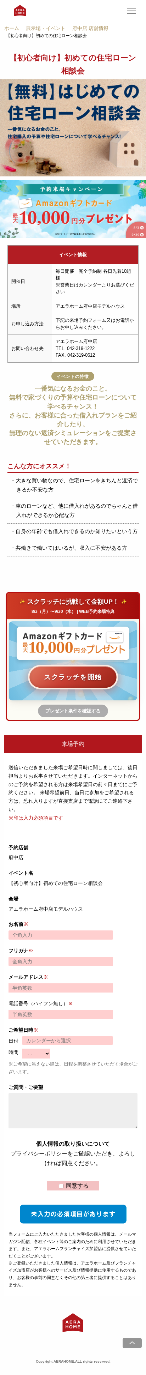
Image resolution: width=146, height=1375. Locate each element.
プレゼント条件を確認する (73, 710)
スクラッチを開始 (73, 677)
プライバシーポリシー (39, 1154)
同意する (76, 1186)
